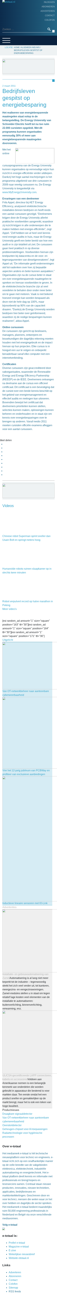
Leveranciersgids (14, 36)
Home (6, 12)
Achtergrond (11, 22)
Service (8, 41)
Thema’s (8, 31)
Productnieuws (13, 17)
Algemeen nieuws (14, 26)
